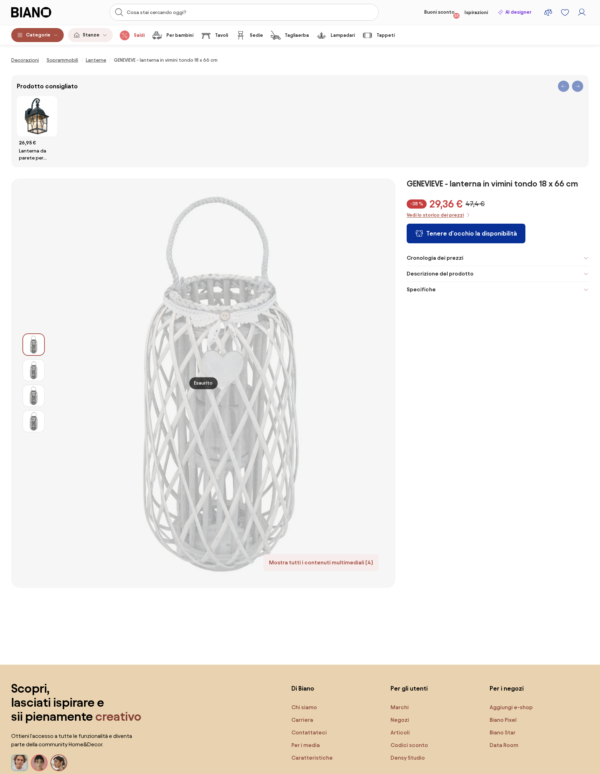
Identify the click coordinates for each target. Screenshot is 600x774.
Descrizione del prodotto (440, 274)
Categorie (38, 35)
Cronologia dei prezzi (435, 258)
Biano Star (503, 732)
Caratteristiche (312, 758)
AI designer (518, 12)
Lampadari (343, 35)
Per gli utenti (409, 688)
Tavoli (221, 35)
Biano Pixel (503, 720)
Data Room (504, 745)
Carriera (302, 720)
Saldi (139, 35)
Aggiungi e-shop (511, 707)
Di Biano (302, 688)
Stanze (91, 35)
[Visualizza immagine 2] (33, 370)
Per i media (305, 745)
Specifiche (421, 289)
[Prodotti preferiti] (565, 12)
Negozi (400, 720)
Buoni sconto (441, 13)
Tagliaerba (297, 35)
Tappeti (386, 35)
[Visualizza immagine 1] (33, 344)
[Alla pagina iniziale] (39, 12)
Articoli (400, 732)
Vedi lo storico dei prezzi (435, 215)
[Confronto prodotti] (548, 12)
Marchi (400, 707)
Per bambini (179, 35)
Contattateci (309, 732)
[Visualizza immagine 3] (33, 396)
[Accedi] (582, 12)
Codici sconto (409, 745)
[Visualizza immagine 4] (33, 421)
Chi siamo (304, 707)
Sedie (256, 35)
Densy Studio (408, 758)
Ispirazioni (476, 12)
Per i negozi (507, 688)
